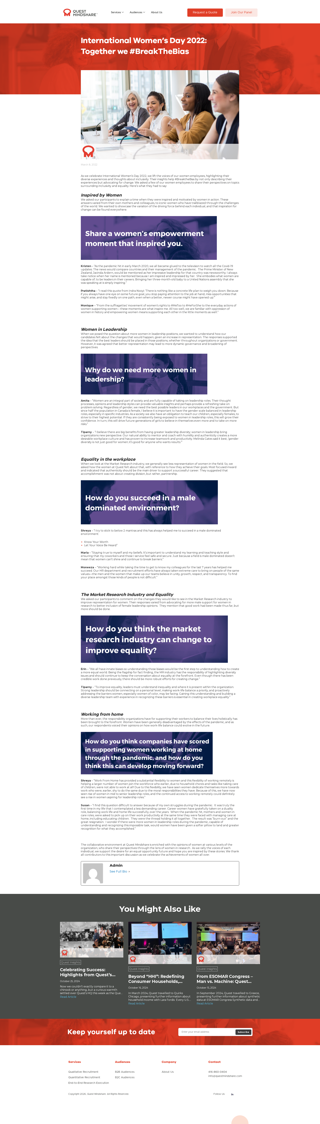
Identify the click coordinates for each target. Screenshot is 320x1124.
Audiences (136, 12)
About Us (156, 12)
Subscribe (243, 1032)
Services (116, 12)
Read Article (68, 996)
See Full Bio (118, 871)
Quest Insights (70, 962)
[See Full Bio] (129, 872)
